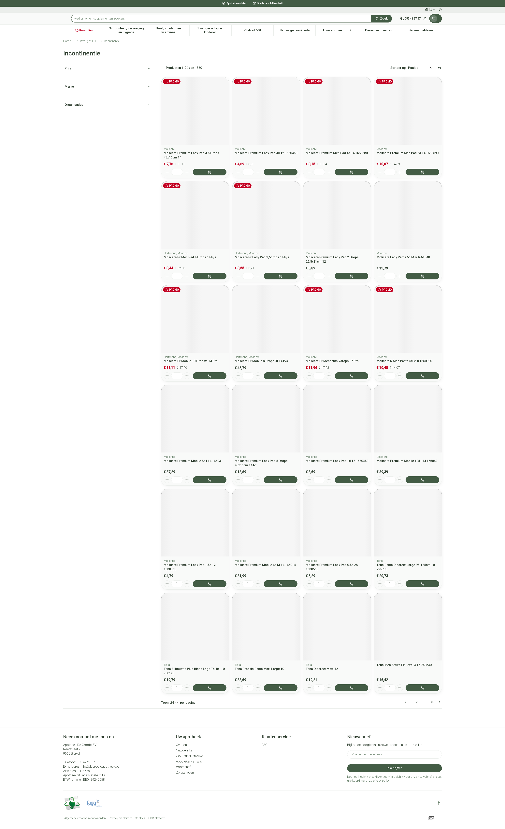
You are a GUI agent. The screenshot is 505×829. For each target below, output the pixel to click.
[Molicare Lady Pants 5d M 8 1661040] (408, 215)
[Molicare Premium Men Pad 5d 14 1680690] (408, 111)
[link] (406, 702)
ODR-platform (157, 818)
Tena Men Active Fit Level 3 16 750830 (404, 665)
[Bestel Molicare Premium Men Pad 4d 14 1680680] (351, 172)
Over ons (182, 745)
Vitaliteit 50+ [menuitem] (258, 31)
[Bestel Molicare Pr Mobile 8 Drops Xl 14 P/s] (280, 375)
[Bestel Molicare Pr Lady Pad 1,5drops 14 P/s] (280, 276)
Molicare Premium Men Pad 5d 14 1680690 (408, 153)
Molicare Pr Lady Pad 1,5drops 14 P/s (262, 257)
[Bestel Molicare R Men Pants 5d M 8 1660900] (422, 375)
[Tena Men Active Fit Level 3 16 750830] (408, 626)
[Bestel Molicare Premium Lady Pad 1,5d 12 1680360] (209, 583)
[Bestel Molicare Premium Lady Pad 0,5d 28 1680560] (351, 583)
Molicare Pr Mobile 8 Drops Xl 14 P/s (261, 361)
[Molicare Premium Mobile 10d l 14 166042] (408, 418)
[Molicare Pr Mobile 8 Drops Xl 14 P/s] (266, 319)
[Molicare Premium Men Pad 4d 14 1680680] (337, 111)
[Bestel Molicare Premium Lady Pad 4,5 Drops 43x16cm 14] (209, 172)
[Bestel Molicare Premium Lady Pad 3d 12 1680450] (280, 172)
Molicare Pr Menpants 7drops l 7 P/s (332, 361)
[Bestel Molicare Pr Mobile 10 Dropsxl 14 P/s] (209, 375)
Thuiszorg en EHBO (87, 41)
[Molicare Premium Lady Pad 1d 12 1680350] (337, 418)
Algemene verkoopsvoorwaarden (85, 818)
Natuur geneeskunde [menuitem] (297, 31)
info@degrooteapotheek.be (100, 766)
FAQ (264, 745)
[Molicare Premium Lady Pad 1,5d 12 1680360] (195, 522)
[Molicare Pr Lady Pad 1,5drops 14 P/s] (266, 215)
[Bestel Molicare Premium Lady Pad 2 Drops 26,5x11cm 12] (351, 276)
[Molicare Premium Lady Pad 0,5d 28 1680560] (337, 522)
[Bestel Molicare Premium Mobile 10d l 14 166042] (422, 479)
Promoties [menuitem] (86, 30)
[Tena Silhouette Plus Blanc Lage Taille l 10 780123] (195, 626)
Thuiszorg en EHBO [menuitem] (340, 31)
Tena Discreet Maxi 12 (322, 669)
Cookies (140, 818)
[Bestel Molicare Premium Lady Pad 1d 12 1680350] (351, 479)
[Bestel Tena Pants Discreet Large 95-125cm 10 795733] (422, 583)
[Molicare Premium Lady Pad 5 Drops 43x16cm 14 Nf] (266, 418)
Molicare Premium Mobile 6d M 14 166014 (265, 565)
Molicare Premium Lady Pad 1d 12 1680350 (337, 461)
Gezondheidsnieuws (190, 756)
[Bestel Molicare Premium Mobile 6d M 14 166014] (280, 583)
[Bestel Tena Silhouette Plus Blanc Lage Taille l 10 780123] (209, 687)
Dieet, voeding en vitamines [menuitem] (172, 30)
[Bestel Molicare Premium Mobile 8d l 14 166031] (209, 479)
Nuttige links (184, 750)
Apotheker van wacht (190, 761)
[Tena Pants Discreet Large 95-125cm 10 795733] (408, 522)
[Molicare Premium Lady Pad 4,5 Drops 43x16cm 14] (195, 111)
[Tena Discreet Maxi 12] (337, 626)
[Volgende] (439, 702)
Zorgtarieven (185, 772)
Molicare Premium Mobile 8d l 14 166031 (193, 461)
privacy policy (380, 780)
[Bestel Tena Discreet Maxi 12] (351, 687)
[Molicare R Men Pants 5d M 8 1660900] (408, 319)
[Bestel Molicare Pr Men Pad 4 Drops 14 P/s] (209, 276)
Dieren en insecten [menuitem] (382, 31)
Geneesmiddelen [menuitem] (425, 31)
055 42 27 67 (86, 762)
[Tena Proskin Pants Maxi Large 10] (266, 626)
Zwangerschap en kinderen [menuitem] (214, 30)
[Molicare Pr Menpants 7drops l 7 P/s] (337, 319)
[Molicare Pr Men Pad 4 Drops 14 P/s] (195, 215)
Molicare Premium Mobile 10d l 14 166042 (407, 461)
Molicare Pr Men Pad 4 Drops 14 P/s (190, 257)
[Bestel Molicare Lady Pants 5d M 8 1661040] (422, 276)
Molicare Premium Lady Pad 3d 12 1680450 (266, 153)
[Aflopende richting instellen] (439, 68)
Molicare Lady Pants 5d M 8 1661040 (403, 257)
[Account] (425, 19)
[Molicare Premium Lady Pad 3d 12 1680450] (266, 111)
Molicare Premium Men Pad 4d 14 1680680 (337, 153)
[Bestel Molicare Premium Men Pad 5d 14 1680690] (422, 172)
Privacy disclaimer (120, 818)
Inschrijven (394, 768)
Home (67, 41)
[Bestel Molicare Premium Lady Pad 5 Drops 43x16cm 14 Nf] (280, 479)
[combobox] (221, 18)
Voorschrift (183, 767)
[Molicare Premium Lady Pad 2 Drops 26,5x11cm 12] (337, 215)
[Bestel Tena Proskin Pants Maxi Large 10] (280, 687)
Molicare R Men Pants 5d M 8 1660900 (404, 361)
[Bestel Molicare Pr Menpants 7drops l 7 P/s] (351, 375)
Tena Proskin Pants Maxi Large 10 (259, 669)
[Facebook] (439, 803)
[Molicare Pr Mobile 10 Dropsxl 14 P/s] (195, 319)
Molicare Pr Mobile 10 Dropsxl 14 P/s (191, 361)
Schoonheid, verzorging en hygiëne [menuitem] (128, 30)
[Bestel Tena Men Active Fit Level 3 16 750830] (422, 687)
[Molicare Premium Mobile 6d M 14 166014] (266, 522)
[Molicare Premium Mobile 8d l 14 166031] (195, 418)
